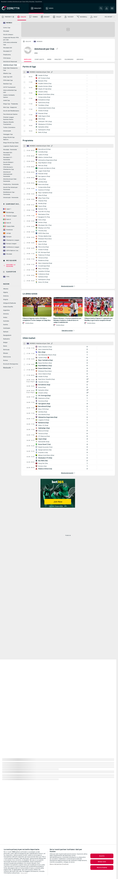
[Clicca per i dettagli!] (68, 76)
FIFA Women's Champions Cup (8, 168)
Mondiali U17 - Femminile (8, 158)
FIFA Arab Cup (8, 80)
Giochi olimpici (8, 34)
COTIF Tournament (9, 87)
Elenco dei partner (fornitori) (59, 864)
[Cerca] (101, 8)
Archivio (80, 59)
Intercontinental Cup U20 (10, 91)
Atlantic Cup (7, 73)
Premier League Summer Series (8, 118)
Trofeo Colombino (9, 127)
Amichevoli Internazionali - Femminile (8, 174)
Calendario (69, 59)
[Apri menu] (112, 8)
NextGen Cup (7, 84)
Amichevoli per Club (10, 65)
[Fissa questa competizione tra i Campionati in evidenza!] (57, 49)
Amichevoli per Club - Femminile (10, 180)
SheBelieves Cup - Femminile (9, 193)
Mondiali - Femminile (10, 149)
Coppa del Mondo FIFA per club (11, 39)
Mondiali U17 (7, 51)
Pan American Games (10, 114)
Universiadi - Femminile (10, 197)
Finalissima (7, 55)
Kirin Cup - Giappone (10, 107)
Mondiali (6, 31)
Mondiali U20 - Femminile (8, 154)
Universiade (7, 131)
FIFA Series (7, 58)
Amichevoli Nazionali (10, 61)
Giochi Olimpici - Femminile (8, 163)
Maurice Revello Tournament (8, 123)
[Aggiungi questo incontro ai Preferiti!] (24, 77)
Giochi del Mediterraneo (11, 111)
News (49, 59)
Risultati (58, 59)
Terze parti (23, 873)
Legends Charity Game (10, 146)
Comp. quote (39, 59)
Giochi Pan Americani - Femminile (10, 188)
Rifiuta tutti (102, 861)
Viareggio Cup (8, 134)
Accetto (102, 856)
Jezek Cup (6, 100)
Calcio (28, 41)
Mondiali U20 (7, 48)
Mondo (39, 41)
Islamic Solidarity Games (9, 96)
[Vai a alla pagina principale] (15, 8)
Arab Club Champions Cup (10, 69)
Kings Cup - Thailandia (10, 104)
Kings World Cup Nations (9, 138)
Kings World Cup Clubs (11, 143)
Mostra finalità (102, 867)
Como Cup (6, 28)
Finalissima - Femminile (11, 184)
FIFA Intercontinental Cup (10, 43)
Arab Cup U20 (7, 77)
